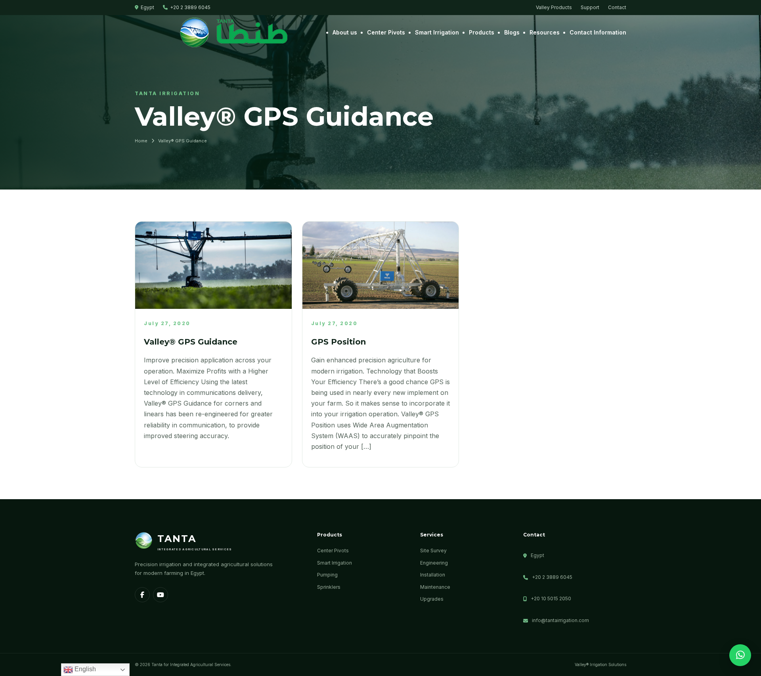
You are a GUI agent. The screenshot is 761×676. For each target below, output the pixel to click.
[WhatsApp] (740, 655)
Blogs (512, 32)
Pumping (327, 575)
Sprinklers (328, 587)
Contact (617, 7)
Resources (545, 32)
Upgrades (432, 599)
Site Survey (433, 550)
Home (141, 141)
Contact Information (598, 32)
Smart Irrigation (437, 32)
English (84, 669)
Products (481, 32)
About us (345, 32)
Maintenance (435, 587)
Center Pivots (386, 32)
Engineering (434, 563)
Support (590, 7)
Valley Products (554, 7)
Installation (432, 575)
